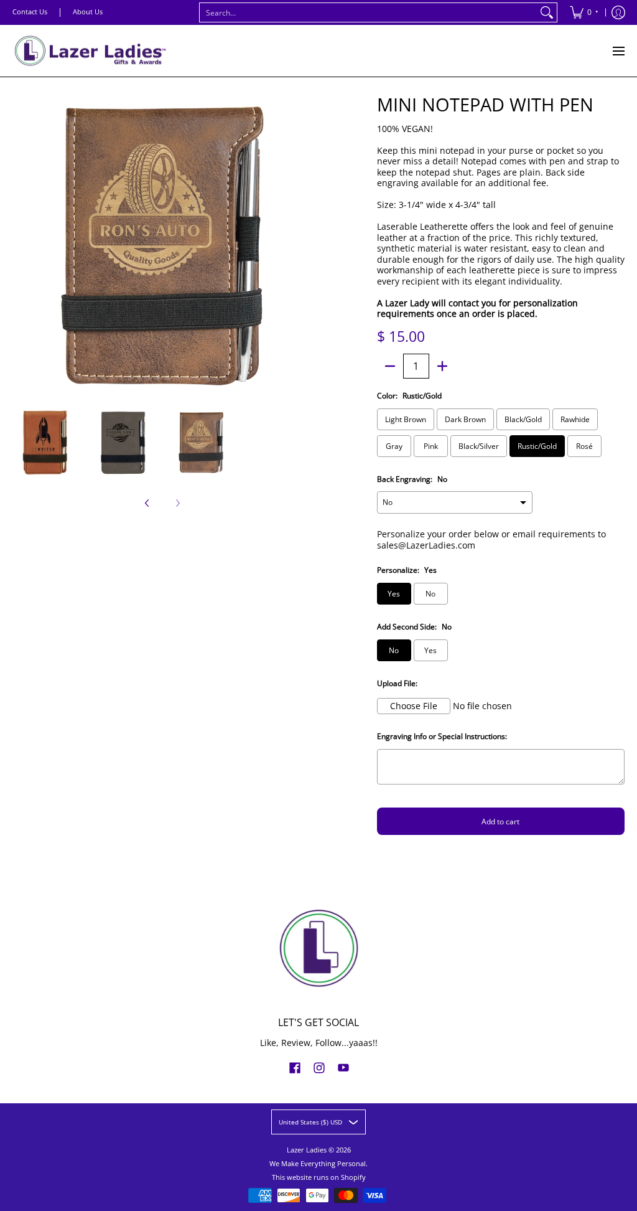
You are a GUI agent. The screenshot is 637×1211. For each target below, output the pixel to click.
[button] (295, 1067)
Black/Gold (523, 419)
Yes (394, 593)
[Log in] (618, 12)
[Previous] (21, 246)
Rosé (584, 446)
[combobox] (368, 12)
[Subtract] (390, 366)
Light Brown (405, 419)
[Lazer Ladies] (90, 51)
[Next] (303, 246)
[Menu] (618, 51)
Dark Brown (465, 419)
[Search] (547, 12)
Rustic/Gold (537, 446)
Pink (431, 446)
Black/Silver (478, 446)
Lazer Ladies (307, 1150)
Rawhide (575, 419)
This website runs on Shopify (319, 1177)
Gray (394, 446)
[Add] (442, 366)
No (430, 593)
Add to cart (500, 821)
